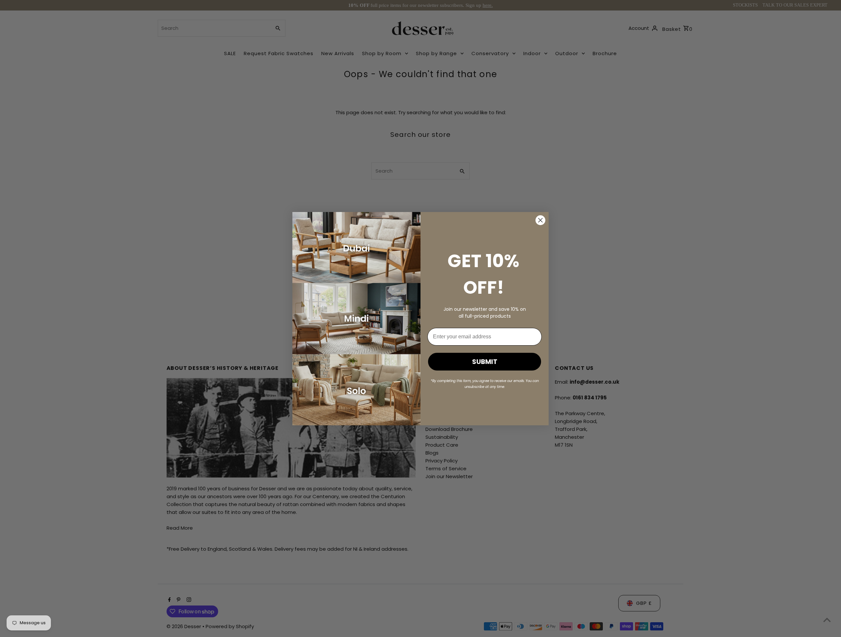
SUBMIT (484, 361)
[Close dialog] (540, 220)
